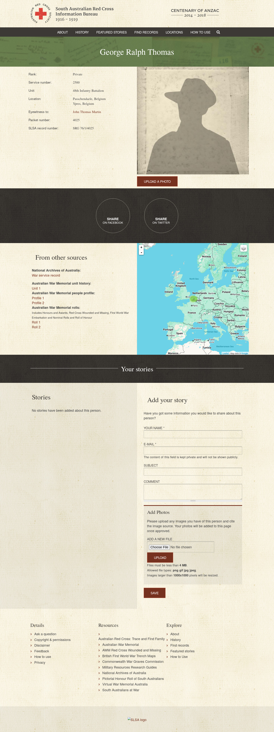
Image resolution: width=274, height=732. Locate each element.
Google (244, 353)
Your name (154, 427)
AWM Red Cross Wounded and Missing (131, 650)
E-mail (150, 444)
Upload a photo (157, 181)
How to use (42, 656)
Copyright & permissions (52, 639)
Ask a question (45, 633)
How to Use (200, 32)
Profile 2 (38, 302)
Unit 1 (36, 288)
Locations (174, 32)
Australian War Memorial (120, 644)
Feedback (41, 650)
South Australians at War (120, 689)
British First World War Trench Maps (129, 655)
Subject (151, 465)
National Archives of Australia (124, 672)
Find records (179, 645)
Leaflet (226, 353)
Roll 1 (36, 322)
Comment (152, 481)
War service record (46, 275)
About (62, 32)
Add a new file (159, 539)
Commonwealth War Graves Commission (133, 661)
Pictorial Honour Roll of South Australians (133, 678)
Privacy (39, 662)
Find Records (146, 32)
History (82, 32)
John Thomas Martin (87, 111)
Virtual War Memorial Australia (125, 684)
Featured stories (111, 32)
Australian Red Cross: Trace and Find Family (131, 638)
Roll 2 (36, 326)
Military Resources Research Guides (129, 667)
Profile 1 (38, 297)
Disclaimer (42, 645)
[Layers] (243, 248)
